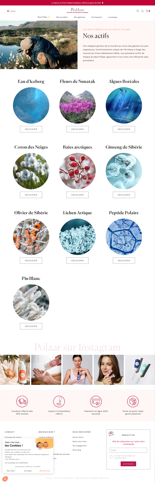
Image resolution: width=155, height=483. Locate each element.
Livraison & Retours (46, 437)
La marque (112, 17)
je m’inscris (128, 464)
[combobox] (11, 11)
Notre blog (77, 450)
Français (13, 11)
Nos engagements (80, 446)
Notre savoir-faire (79, 441)
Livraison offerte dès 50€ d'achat (22, 412)
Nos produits (62, 17)
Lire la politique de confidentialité (16, 463)
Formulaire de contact (13, 437)
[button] (5, 479)
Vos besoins (96, 17)
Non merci (11, 471)
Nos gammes (79, 17)
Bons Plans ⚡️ (44, 17)
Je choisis (28, 471)
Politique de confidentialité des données (54, 454)
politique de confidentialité (124, 456)
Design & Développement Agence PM (92, 478)
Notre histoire (78, 437)
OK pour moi (45, 471)
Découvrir (31, 129)
